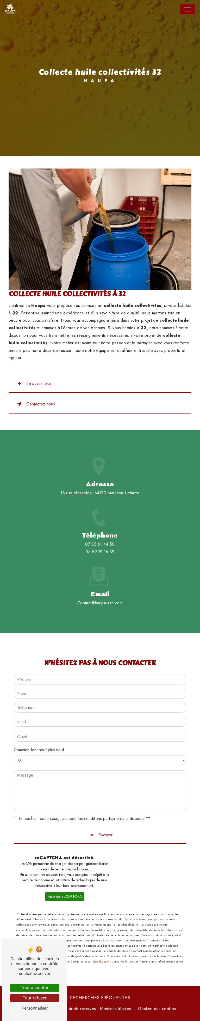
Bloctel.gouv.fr (101, 961)
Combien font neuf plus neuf (39, 750)
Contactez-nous (40, 404)
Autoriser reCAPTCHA (65, 896)
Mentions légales (115, 1009)
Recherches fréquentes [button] (100, 997)
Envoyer (105, 835)
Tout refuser (35, 997)
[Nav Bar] (187, 9)
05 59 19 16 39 (100, 552)
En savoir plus (39, 383)
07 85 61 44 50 (100, 544)
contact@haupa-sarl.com (100, 603)
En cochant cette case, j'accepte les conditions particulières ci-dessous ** (84, 819)
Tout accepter (34, 987)
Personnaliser (35, 1008)
